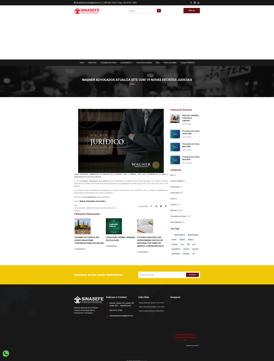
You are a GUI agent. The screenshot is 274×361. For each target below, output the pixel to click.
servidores (176, 254)
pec (194, 244)
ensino (172, 199)
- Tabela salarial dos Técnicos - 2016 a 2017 (151, 303)
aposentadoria (193, 235)
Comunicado (175, 187)
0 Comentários (80, 249)
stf (193, 254)
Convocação (174, 193)
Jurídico (173, 204)
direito (174, 240)
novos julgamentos (90, 197)
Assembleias (126, 63)
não (188, 244)
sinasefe (186, 254)
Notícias (173, 210)
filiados (190, 240)
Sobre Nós (92, 63)
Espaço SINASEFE (187, 63)
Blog (157, 63)
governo (175, 244)
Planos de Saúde (170, 63)
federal (182, 240)
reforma (186, 249)
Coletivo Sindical (176, 181)
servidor (195, 249)
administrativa (179, 235)
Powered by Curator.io (192, 345)
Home (82, 63)
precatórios (176, 249)
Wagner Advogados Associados (93, 201)
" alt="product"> (175, 118)
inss (182, 244)
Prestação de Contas (108, 63)
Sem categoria (175, 222)
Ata (171, 175)
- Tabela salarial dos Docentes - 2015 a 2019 (151, 307)
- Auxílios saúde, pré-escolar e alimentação (151, 311)
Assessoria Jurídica (144, 63)
